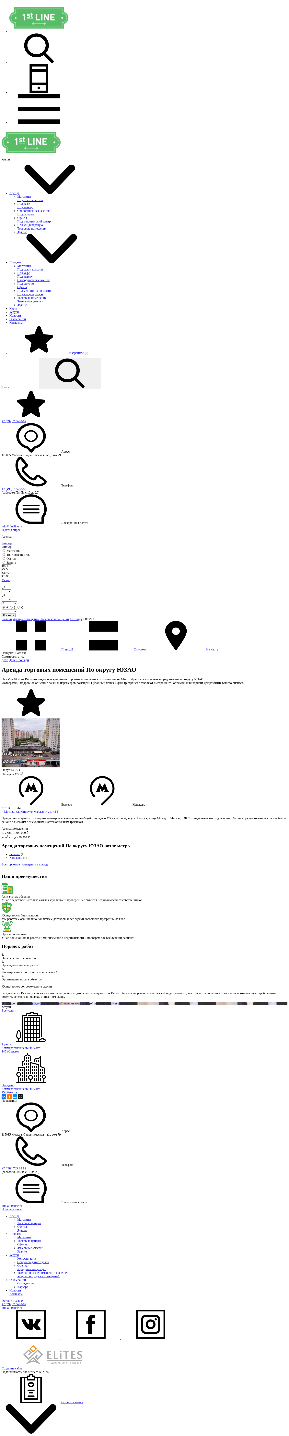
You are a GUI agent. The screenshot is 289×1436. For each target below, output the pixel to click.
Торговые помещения (31, 228)
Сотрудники (25, 1283)
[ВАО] (6, 566)
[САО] (6, 569)
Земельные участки (30, 301)
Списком (139, 649)
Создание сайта (12, 1368)
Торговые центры (29, 1223)
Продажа (15, 262)
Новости (15, 315)
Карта (13, 308)
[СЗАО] (6, 576)
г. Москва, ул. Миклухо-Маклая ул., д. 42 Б (30, 811)
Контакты (16, 322)
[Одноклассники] (9, 1096)
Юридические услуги (31, 1269)
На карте (211, 649)
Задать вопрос (11, 530)
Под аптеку (25, 207)
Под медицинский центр (34, 221)
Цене (12, 660)
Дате (5, 660)
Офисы (22, 218)
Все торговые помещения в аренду (25, 864)
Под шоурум (25, 214)
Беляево (14, 854)
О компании (17, 319)
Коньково (15, 857)
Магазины (24, 196)
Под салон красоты (30, 200)
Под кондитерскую (30, 225)
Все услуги (9, 1010)
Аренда (14, 193)
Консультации (26, 1258)
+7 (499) (14, 421)
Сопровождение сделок (33, 1262)
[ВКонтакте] (4, 1096)
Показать (8, 615)
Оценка (22, 1265)
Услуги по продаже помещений (38, 1276)
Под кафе (23, 203)
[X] (20, 1096)
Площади (22, 660)
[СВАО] (6, 573)
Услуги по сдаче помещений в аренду (42, 1272)
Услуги (14, 312)
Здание (22, 232)
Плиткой (67, 649)
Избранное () (78, 353)
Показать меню (12, 1209)
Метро (6, 580)
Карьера (22, 1287)
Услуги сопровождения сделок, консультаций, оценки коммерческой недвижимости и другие (64, 1003)
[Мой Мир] (15, 1096)
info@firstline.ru (12, 526)
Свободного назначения (33, 210)
